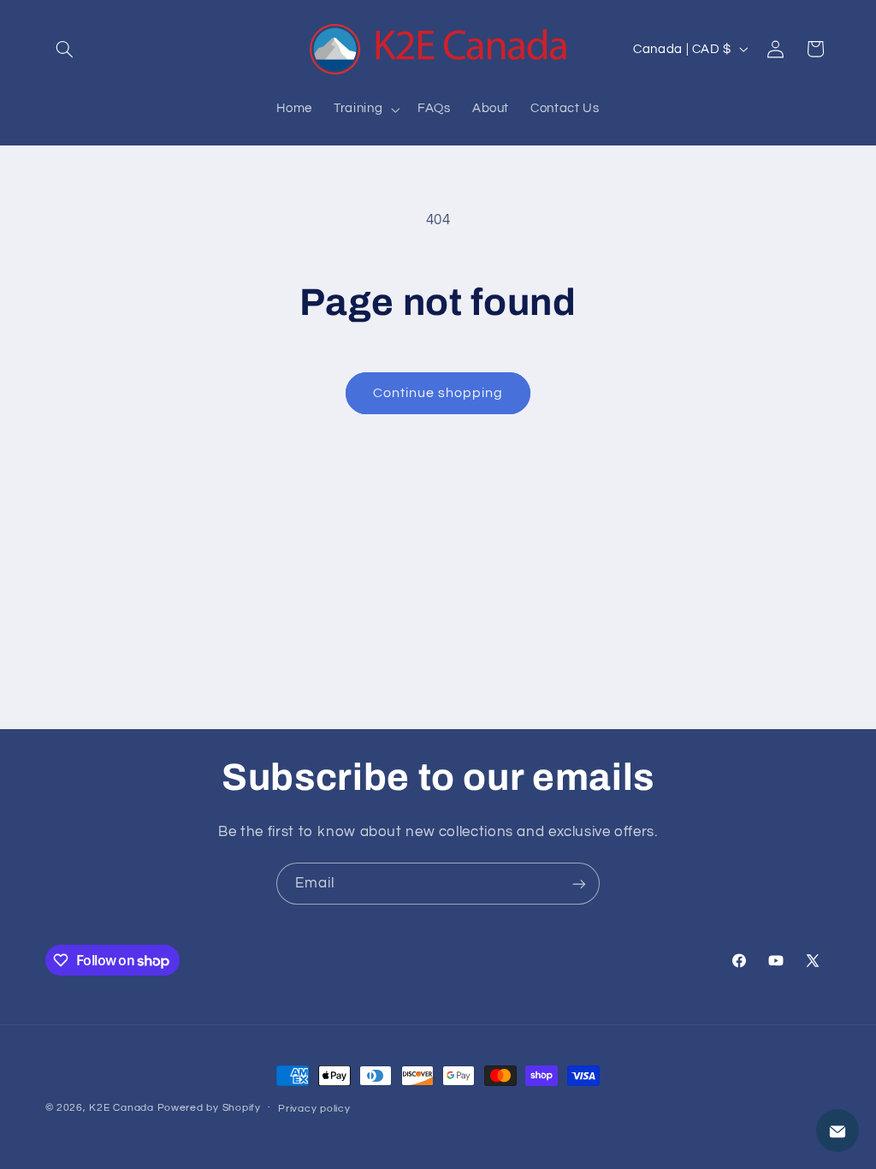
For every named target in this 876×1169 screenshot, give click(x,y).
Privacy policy (314, 1108)
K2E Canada (121, 1108)
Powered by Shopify (209, 1108)
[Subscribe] (579, 884)
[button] (65, 48)
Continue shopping (438, 393)
